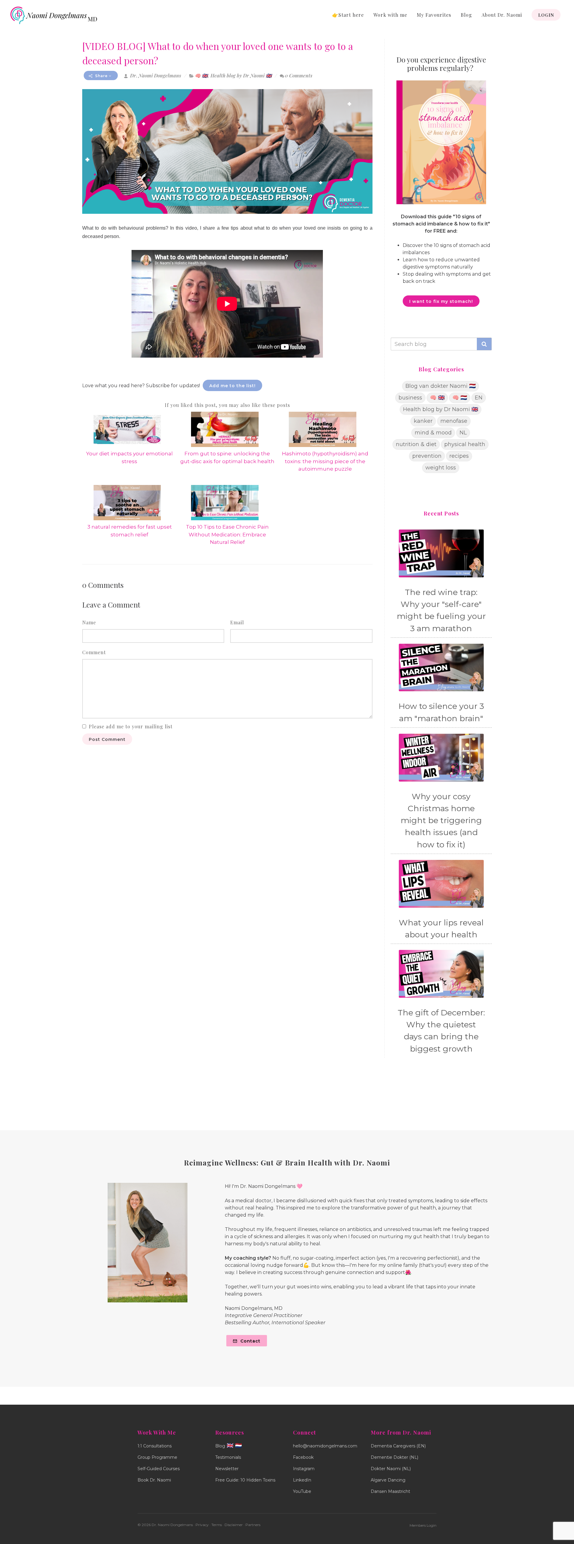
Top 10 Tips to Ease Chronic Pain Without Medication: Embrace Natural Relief (227, 534)
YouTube (302, 1491)
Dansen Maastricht (390, 1491)
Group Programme (157, 1457)
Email (237, 622)
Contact (249, 1341)
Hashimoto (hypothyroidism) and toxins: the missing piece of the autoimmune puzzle (325, 461)
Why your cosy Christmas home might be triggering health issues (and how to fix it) (441, 820)
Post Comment (107, 739)
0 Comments (298, 75)
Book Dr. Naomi (154, 1480)
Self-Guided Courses (159, 1468)
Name (89, 622)
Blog (466, 15)
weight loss (440, 467)
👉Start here (348, 15)
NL (463, 432)
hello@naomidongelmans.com (325, 1446)
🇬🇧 (230, 1445)
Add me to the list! (232, 385)
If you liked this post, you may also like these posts (227, 405)
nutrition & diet (416, 444)
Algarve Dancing (388, 1480)
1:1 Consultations (155, 1446)
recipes (459, 456)
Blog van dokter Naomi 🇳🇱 (440, 386)
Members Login (423, 1525)
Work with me (390, 15)
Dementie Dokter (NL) (394, 1457)
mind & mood (433, 432)
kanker (423, 421)
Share (101, 76)
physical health (464, 444)
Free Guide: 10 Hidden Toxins (245, 1480)
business (410, 397)
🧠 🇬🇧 (201, 75)
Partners (252, 1524)
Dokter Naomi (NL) (391, 1468)
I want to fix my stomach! (441, 301)
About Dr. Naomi (502, 15)
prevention (427, 456)
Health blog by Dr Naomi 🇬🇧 (241, 75)
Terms (216, 1524)
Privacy (202, 1524)
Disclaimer (234, 1524)
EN (479, 397)
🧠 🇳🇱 (459, 397)
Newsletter (227, 1468)
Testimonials (228, 1457)
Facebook (303, 1457)
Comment (94, 652)
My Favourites (434, 15)
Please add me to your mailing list (130, 726)
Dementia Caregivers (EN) (398, 1446)
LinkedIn (302, 1480)
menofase (453, 421)
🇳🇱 (238, 1445)
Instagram (304, 1468)
